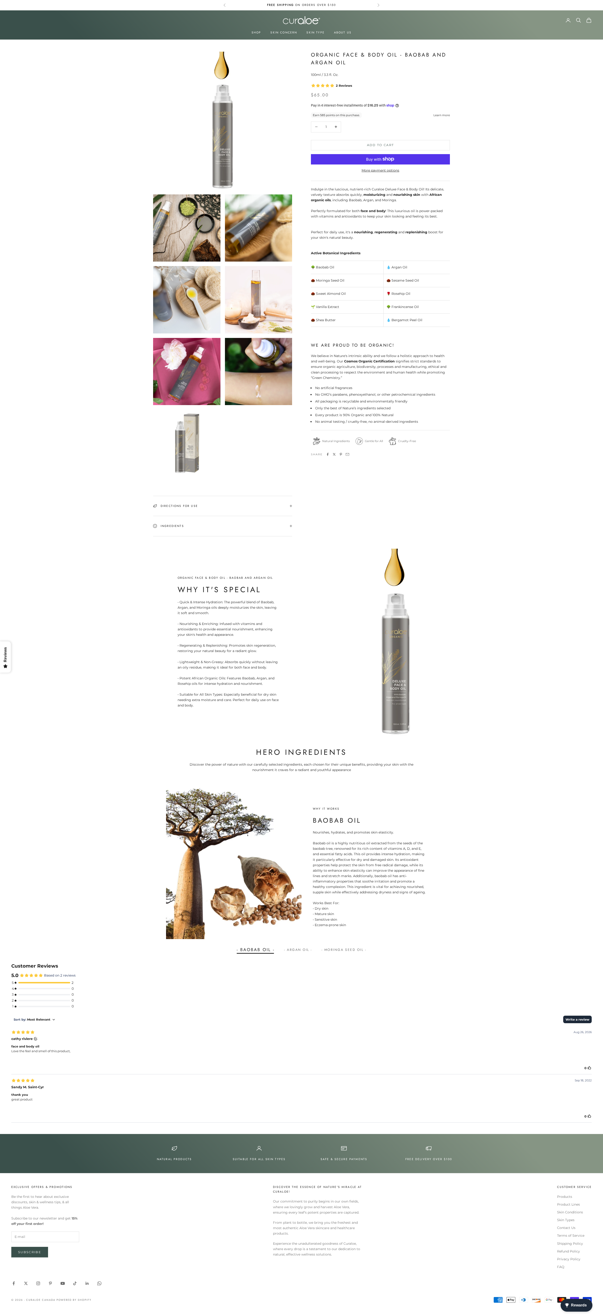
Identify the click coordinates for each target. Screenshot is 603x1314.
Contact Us (566, 1228)
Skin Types (565, 1220)
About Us (342, 32)
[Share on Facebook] (328, 454)
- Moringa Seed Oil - (344, 950)
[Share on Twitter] (334, 454)
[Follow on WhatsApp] (99, 1283)
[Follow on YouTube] (62, 1283)
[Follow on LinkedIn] (87, 1283)
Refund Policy (568, 1251)
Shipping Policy (570, 1243)
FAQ (560, 1267)
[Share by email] (347, 454)
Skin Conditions (570, 1212)
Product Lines (568, 1204)
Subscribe (29, 1252)
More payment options (380, 170)
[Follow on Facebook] (13, 1283)
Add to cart (380, 145)
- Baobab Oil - (256, 950)
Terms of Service (570, 1235)
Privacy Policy (568, 1259)
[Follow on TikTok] (75, 1283)
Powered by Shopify (74, 1300)
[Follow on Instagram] (38, 1283)
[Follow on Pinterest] (50, 1283)
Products (564, 1197)
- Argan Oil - (298, 950)
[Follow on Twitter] (26, 1283)
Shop (256, 32)
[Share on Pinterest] (341, 454)
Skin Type (315, 32)
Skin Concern (283, 32)
